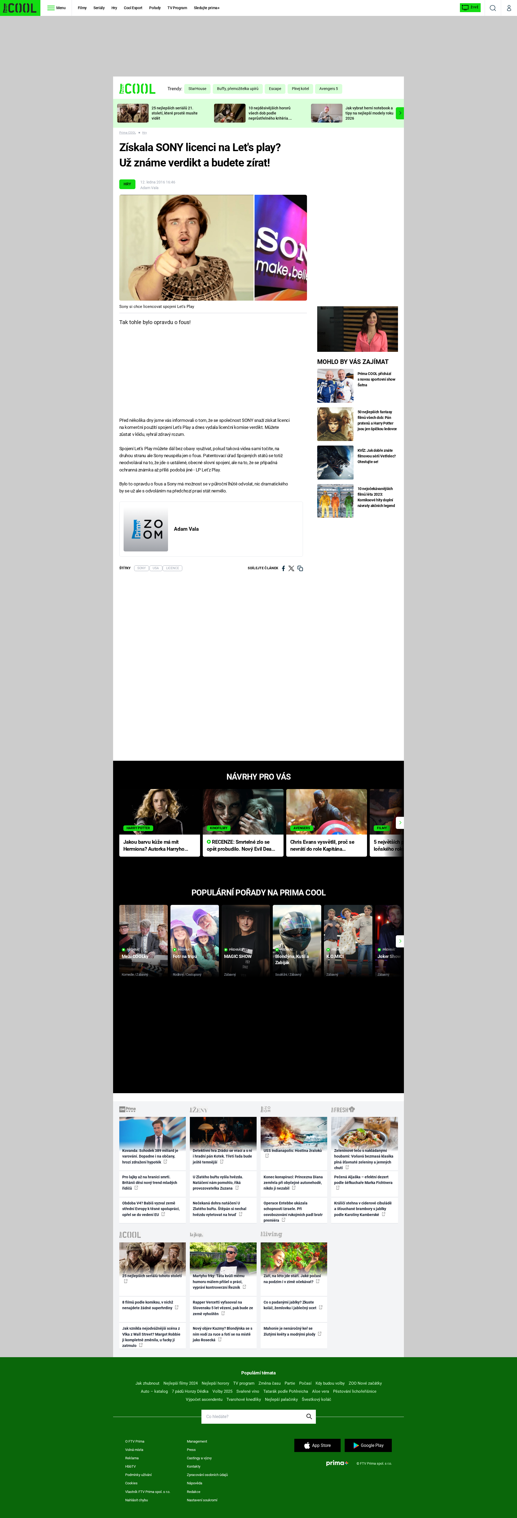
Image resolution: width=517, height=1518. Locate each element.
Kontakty (193, 1466)
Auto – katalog (154, 1391)
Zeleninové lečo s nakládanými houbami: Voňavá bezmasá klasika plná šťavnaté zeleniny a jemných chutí (363, 1159)
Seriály (99, 8)
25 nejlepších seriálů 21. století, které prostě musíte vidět (175, 113)
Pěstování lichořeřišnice (354, 1391)
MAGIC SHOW (238, 956)
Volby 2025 (222, 1391)
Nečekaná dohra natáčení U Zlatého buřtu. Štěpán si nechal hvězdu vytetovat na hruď (219, 1209)
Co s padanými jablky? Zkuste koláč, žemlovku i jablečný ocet (290, 1305)
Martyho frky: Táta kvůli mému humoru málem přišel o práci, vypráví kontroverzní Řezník (218, 1282)
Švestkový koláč (316, 1399)
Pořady (155, 8)
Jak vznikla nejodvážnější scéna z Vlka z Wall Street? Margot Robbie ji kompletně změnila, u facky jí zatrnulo (151, 1337)
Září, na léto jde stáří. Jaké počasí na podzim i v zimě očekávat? (292, 1279)
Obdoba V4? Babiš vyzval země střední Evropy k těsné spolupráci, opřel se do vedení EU (151, 1209)
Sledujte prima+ (207, 8)
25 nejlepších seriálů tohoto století (152, 1276)
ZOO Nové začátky (365, 1383)
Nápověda (194, 1483)
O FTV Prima (134, 1441)
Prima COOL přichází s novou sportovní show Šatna (376, 379)
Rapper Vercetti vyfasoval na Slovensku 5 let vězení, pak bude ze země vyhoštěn (223, 1308)
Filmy (82, 8)
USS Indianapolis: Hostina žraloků (293, 1150)
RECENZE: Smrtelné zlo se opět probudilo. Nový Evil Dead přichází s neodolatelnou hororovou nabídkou (240, 846)
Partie (290, 1383)
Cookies (131, 1483)
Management (197, 1441)
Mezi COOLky (135, 956)
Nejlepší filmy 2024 (180, 1383)
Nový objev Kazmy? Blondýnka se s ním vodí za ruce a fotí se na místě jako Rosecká (222, 1334)
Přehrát (133, 949)
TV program (243, 1383)
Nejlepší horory (215, 1383)
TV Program (177, 8)
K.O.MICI (335, 956)
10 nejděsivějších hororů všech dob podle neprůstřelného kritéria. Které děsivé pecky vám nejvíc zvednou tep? (270, 118)
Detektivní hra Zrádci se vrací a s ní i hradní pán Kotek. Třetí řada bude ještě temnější (222, 1156)
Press (191, 1450)
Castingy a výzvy (199, 1458)
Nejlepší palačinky (281, 1399)
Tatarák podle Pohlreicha (285, 1391)
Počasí (305, 1383)
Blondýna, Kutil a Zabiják (292, 959)
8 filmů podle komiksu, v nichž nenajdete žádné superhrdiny (147, 1305)
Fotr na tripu (185, 956)
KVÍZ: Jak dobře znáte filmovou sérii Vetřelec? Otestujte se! (377, 456)
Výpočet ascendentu (204, 1399)
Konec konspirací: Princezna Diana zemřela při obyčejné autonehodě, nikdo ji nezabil (293, 1183)
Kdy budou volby (330, 1383)
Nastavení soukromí (202, 1500)
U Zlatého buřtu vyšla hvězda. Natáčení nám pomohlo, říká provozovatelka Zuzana (218, 1183)
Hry (114, 8)
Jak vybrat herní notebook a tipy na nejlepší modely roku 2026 (369, 113)
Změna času (269, 1383)
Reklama (132, 1458)
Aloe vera (320, 1391)
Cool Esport (133, 8)
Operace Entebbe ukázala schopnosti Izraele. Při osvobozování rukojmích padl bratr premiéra (293, 1211)
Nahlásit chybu (136, 1500)
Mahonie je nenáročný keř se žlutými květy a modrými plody (290, 1331)
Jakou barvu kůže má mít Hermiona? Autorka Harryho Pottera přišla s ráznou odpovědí (153, 846)
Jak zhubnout (147, 1383)
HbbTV (130, 1466)
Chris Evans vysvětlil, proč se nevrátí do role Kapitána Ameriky (322, 846)
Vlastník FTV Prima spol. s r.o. (147, 1492)
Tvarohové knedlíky (243, 1399)
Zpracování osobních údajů (207, 1475)
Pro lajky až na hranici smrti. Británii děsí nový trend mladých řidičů (149, 1183)
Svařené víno (247, 1391)
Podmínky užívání (138, 1475)
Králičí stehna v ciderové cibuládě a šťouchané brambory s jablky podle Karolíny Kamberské (363, 1209)
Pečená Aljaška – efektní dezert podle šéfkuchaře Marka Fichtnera (363, 1180)
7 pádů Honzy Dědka (190, 1391)
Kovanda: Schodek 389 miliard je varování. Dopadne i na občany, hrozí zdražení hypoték (150, 1156)
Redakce (193, 1492)
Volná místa (134, 1450)
